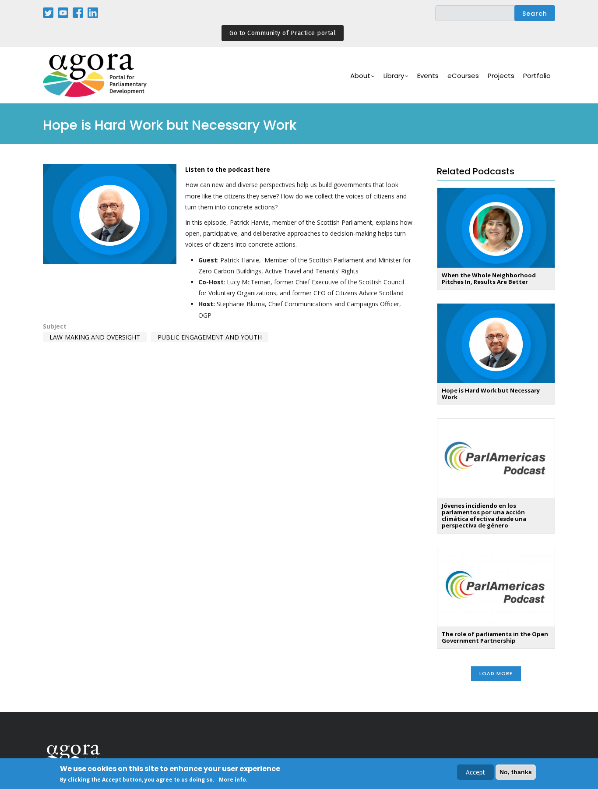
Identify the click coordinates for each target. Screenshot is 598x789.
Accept (475, 772)
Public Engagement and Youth (210, 337)
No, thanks (516, 771)
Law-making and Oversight (94, 337)
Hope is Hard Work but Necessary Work (491, 393)
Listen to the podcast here (227, 169)
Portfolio (537, 75)
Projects (501, 75)
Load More (496, 673)
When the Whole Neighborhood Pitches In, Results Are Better (489, 278)
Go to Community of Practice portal (282, 33)
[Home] (95, 75)
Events (428, 75)
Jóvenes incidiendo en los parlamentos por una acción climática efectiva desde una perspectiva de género (484, 515)
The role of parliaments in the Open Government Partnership (495, 637)
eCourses (463, 75)
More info (232, 779)
